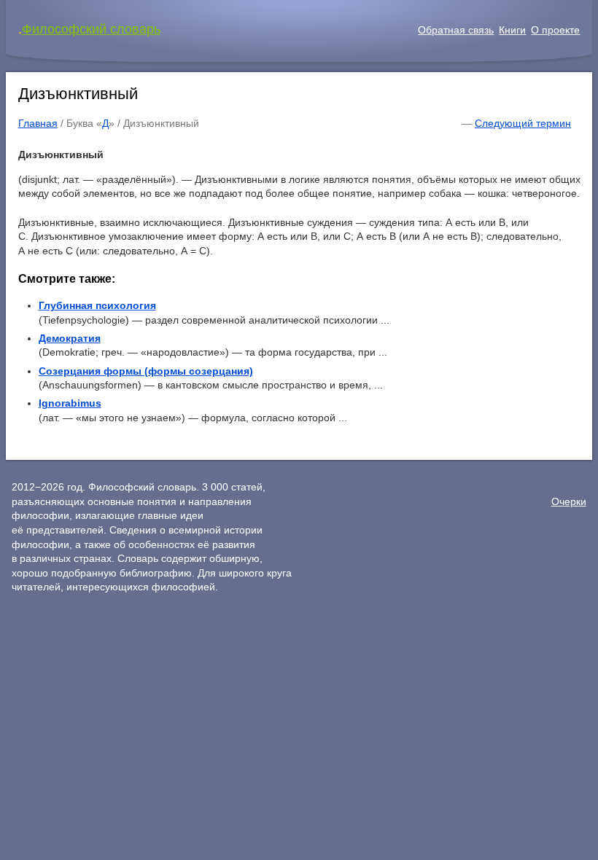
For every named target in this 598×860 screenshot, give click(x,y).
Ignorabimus (70, 403)
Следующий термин (523, 123)
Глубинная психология (97, 305)
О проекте (555, 30)
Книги (512, 30)
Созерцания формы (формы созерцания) (146, 371)
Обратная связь (456, 30)
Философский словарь (91, 29)
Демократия (70, 338)
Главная (38, 123)
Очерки (568, 501)
